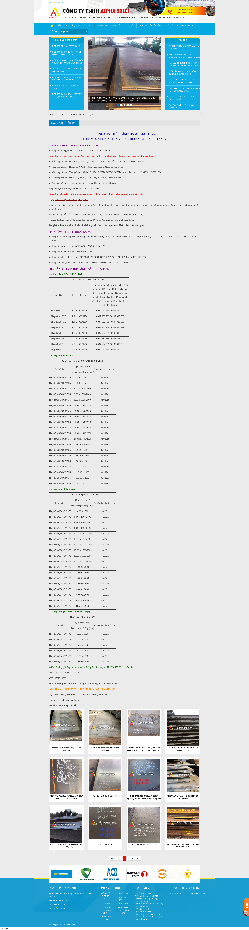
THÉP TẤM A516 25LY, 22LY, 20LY (144, 844)
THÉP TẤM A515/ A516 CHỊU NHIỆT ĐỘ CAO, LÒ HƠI (182, 797)
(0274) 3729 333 (59, 904)
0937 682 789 (184, 12)
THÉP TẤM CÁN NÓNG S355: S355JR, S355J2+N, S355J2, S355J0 (67, 53)
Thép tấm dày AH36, (143, 917)
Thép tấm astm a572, (143, 912)
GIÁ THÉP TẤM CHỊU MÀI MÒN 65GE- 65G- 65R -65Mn (67, 70)
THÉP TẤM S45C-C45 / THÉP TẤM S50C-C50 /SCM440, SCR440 (182, 73)
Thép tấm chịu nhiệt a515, (145, 901)
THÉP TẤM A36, (141, 919)
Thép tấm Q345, (157, 917)
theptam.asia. (68, 925)
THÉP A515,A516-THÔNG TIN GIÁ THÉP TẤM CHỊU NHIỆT (184, 98)
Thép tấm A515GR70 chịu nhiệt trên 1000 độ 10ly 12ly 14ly (66, 845)
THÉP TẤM (106, 904)
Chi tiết (67, 727)
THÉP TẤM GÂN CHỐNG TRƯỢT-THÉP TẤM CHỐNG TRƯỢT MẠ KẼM (67, 78)
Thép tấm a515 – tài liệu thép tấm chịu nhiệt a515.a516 (183, 749)
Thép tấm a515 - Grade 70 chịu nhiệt (65, 87)
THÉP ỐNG (123, 893)
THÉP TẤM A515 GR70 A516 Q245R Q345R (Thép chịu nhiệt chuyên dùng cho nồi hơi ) (144, 798)
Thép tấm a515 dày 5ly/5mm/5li (105, 796)
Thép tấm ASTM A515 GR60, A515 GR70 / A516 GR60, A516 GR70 (184, 89)
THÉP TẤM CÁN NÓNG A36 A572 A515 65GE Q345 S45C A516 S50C (67, 95)
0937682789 (62, 900)
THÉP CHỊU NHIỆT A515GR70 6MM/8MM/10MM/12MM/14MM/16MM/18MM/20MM (184, 56)
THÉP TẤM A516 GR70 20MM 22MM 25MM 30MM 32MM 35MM (183, 845)
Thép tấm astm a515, (143, 893)
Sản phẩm (66, 115)
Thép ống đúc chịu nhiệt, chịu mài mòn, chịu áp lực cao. (183, 106)
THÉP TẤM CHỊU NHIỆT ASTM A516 (66, 46)
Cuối (137, 858)
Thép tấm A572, (155, 914)
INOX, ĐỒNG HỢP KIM (107, 918)
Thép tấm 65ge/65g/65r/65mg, (146, 899)
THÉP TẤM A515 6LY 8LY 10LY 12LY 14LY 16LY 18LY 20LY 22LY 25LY (66, 797)
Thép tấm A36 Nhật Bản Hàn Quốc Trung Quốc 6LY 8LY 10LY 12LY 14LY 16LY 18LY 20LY (144, 750)
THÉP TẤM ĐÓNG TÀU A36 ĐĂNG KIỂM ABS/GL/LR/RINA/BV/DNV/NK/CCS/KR (67, 61)
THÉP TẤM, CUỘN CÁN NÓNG (106, 910)
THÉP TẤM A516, (142, 904)
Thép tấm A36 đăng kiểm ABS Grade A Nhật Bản (105, 749)
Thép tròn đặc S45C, (143, 906)
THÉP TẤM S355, (142, 914)
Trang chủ (55, 115)
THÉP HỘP (123, 904)
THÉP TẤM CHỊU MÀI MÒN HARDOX (125, 910)
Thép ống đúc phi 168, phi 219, (146, 896)
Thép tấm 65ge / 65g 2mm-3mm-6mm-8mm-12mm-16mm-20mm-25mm (183, 81)
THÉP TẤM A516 (105, 844)
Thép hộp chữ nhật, (142, 909)
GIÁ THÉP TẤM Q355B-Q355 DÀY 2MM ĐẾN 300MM (184, 47)
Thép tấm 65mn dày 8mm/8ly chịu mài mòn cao (66, 749)
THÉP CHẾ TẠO (123, 898)
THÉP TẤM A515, (156, 904)
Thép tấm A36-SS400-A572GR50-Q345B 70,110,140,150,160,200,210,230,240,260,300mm (184, 64)
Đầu (111, 858)
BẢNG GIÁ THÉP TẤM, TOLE (84, 115)
